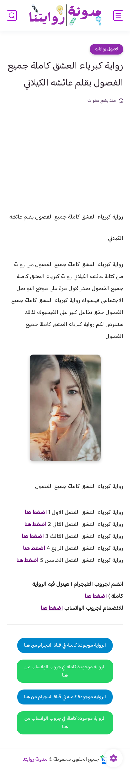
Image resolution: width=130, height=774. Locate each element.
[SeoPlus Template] (104, 759)
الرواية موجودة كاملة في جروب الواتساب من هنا (65, 671)
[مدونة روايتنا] (65, 15)
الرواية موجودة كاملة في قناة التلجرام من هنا (65, 645)
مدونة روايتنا (35, 759)
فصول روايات (106, 49)
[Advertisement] (65, 145)
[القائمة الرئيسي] (118, 15)
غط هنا (92, 596)
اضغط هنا (36, 513)
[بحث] (12, 15)
